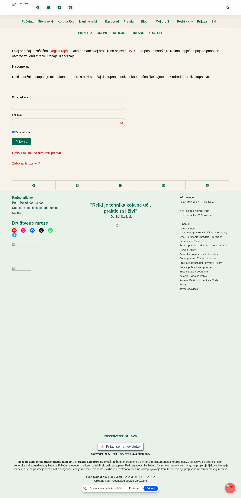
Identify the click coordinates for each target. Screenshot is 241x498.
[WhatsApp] (120, 185)
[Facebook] (37, 7)
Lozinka (17, 114)
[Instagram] (48, 7)
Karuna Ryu (66, 21)
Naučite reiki (88, 21)
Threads (137, 33)
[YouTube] (59, 7)
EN (213, 21)
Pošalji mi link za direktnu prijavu (36, 153)
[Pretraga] (227, 7)
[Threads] (70, 7)
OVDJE (133, 51)
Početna (28, 21)
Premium (130, 21)
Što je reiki (45, 21)
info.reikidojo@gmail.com (194, 210)
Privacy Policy (213, 262)
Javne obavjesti (188, 288)
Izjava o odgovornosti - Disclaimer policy (203, 232)
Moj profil (162, 21)
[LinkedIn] (164, 185)
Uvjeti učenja (187, 228)
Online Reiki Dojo (111, 33)
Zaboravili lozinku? (26, 163)
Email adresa (20, 97)
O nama (184, 223)
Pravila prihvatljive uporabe (195, 267)
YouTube (156, 33)
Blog (144, 21)
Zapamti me (22, 132)
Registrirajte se (61, 51)
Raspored (112, 21)
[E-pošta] (207, 185)
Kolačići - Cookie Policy (193, 275)
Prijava (202, 21)
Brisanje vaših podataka (193, 271)
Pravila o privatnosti (191, 262)
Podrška (183, 21)
